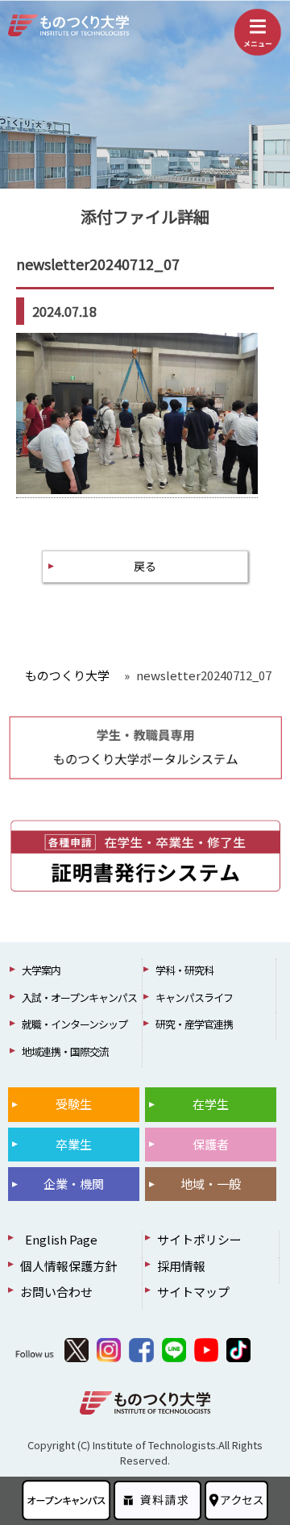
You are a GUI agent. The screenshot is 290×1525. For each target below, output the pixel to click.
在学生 (211, 1103)
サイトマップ (193, 1291)
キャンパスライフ (194, 997)
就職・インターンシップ (74, 1024)
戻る (145, 566)
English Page (58, 1239)
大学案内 (41, 970)
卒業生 (74, 1144)
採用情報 (181, 1265)
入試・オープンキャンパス (79, 997)
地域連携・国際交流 (65, 1051)
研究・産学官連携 (194, 1024)
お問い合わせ (56, 1291)
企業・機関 (74, 1183)
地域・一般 (210, 1183)
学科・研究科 (184, 970)
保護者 (211, 1144)
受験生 (74, 1103)
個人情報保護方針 (68, 1265)
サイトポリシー (199, 1239)
